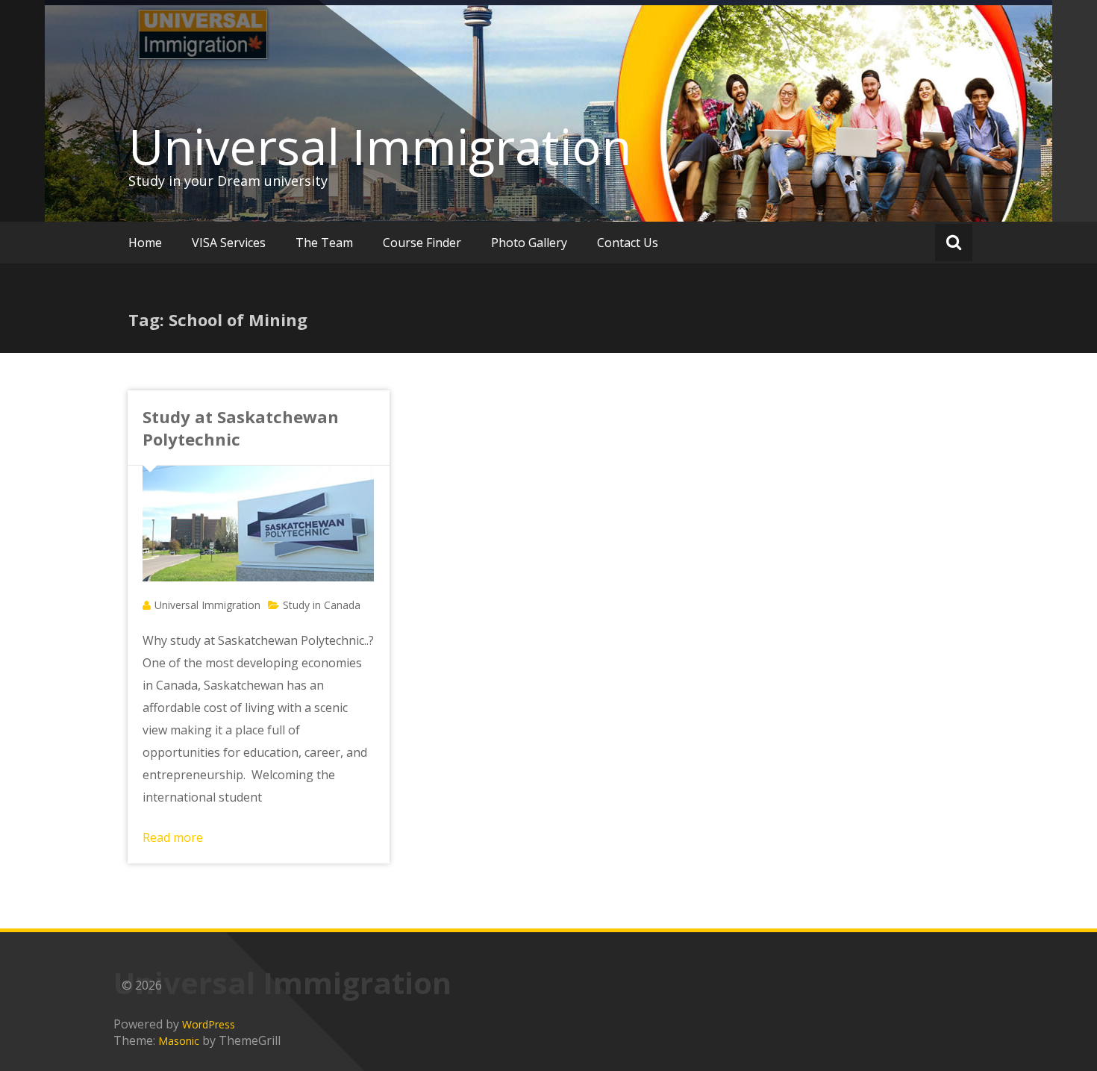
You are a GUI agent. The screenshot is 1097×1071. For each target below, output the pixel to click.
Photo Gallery (529, 242)
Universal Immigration (379, 146)
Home (145, 242)
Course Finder (422, 242)
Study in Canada (321, 605)
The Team (324, 242)
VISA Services (229, 242)
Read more (173, 837)
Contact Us (627, 242)
